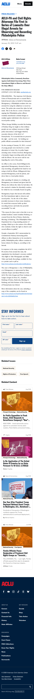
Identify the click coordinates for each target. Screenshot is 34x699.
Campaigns (5, 636)
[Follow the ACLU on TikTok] (18, 592)
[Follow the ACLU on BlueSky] (28, 592)
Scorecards (6, 659)
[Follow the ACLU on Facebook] (4, 592)
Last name (19, 324)
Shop (21, 612)
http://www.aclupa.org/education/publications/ (16, 264)
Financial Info (6, 616)
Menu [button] (19, 4)
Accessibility (17, 679)
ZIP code (5, 339)
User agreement (6, 676)
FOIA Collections (8, 644)
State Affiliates (7, 624)
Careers (4, 609)
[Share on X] (6, 49)
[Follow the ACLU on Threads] (23, 592)
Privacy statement (18, 676)
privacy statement (27, 349)
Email (4, 332)
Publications (6, 656)
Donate (28, 4)
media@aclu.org (20, 61)
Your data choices (7, 679)
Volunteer (22, 620)
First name (6, 324)
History (4, 620)
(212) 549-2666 (20, 63)
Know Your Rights (8, 648)
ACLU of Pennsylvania (17, 40)
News (3, 652)
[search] (30, 686)
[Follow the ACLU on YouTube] (8, 592)
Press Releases (8, 14)
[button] (10, 49)
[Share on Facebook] (3, 49)
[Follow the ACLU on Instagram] (13, 592)
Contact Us (5, 612)
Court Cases (6, 640)
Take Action (23, 616)
